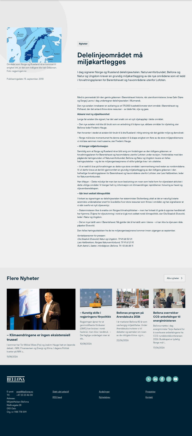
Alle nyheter (173, 278)
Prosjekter (150, 391)
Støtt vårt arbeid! (61, 391)
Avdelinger (104, 391)
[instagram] (169, 379)
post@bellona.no (24, 391)
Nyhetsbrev (104, 397)
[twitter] (148, 379)
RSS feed (57, 397)
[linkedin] (155, 379)
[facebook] (162, 379)
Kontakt (149, 397)
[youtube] (175, 379)
